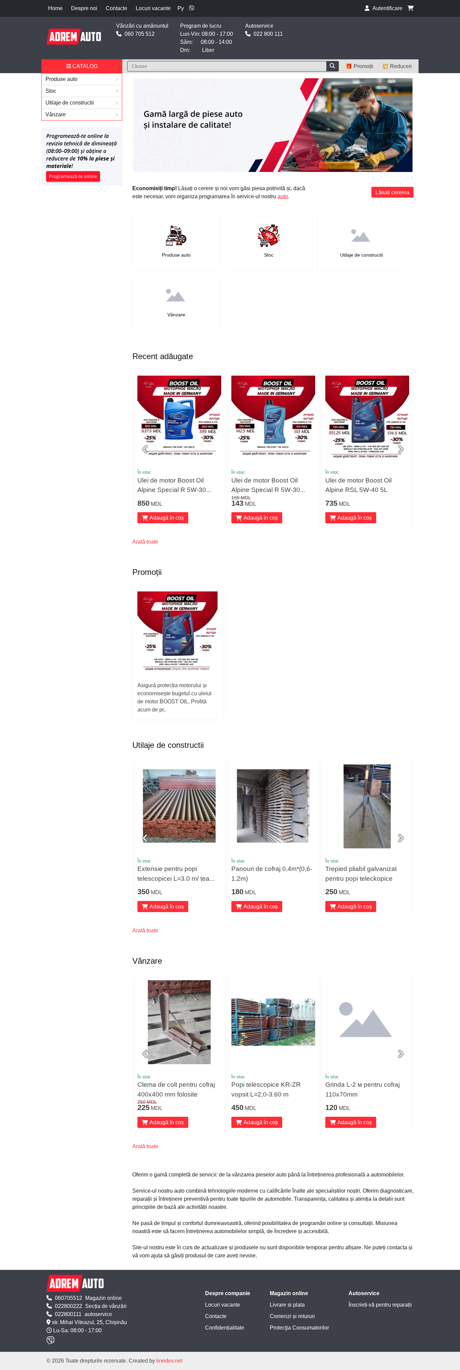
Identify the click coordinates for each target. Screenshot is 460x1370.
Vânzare (55, 114)
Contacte (116, 8)
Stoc (50, 91)
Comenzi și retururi (292, 1316)
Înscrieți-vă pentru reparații (380, 1305)
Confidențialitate (224, 1328)
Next (400, 449)
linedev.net (169, 1361)
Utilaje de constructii (69, 103)
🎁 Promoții (359, 66)
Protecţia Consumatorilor (299, 1328)
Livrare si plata (287, 1305)
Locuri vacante (153, 8)
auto (282, 196)
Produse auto (61, 79)
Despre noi (84, 8)
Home (55, 8)
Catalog (84, 66)
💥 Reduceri (397, 66)
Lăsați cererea (392, 192)
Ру (180, 8)
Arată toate (145, 542)
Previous (145, 449)
